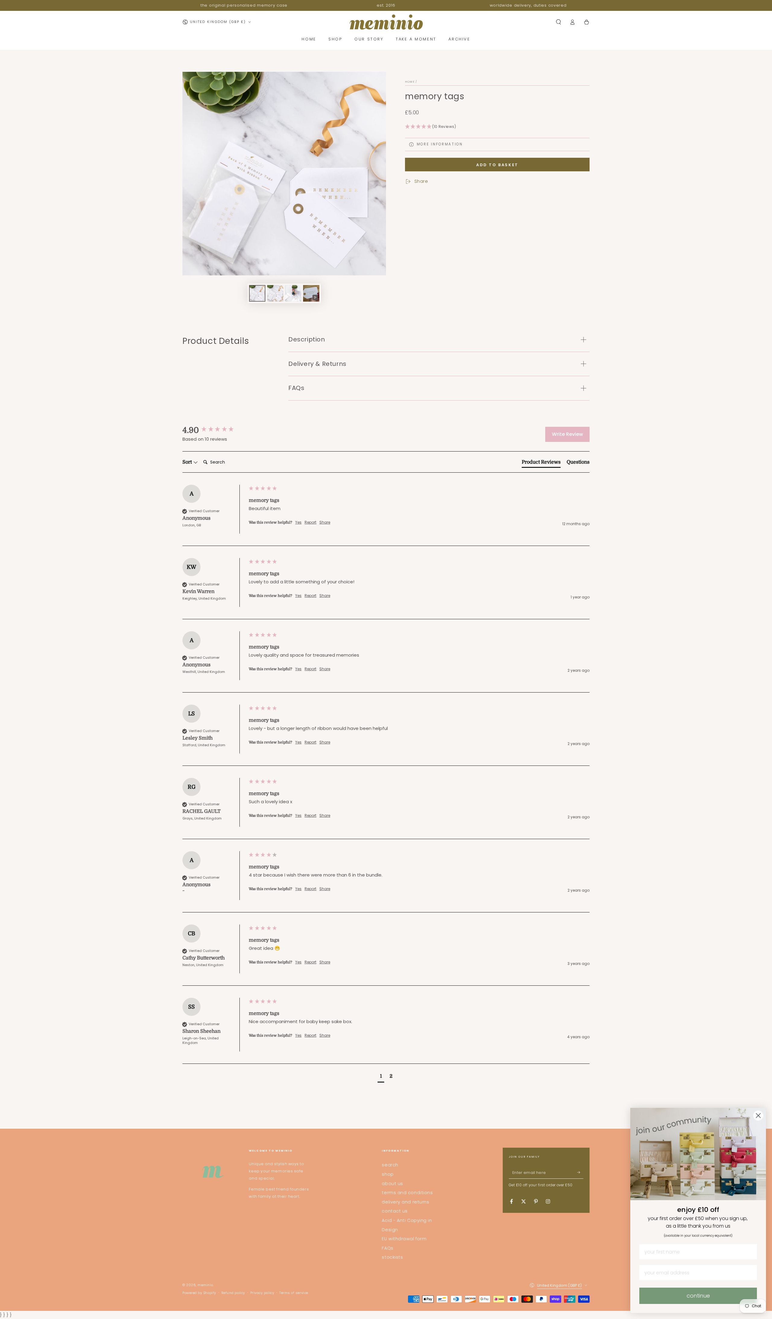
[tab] (541, 463)
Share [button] (324, 522)
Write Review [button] (567, 434)
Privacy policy (262, 1293)
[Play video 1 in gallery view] (311, 293)
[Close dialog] (758, 1115)
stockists (392, 1257)
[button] (558, 22)
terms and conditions (407, 1193)
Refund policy (233, 1293)
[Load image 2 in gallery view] (275, 293)
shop (388, 1174)
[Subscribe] (580, 1172)
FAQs (387, 1248)
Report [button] (310, 522)
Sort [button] (187, 462)
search (390, 1165)
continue (698, 1295)
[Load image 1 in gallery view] (257, 293)
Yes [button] (298, 522)
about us (392, 1184)
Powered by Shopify (199, 1293)
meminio (205, 1285)
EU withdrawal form (404, 1239)
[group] (214, 430)
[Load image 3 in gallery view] (293, 293)
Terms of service (293, 1293)
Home (410, 82)
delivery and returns (405, 1202)
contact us (394, 1211)
